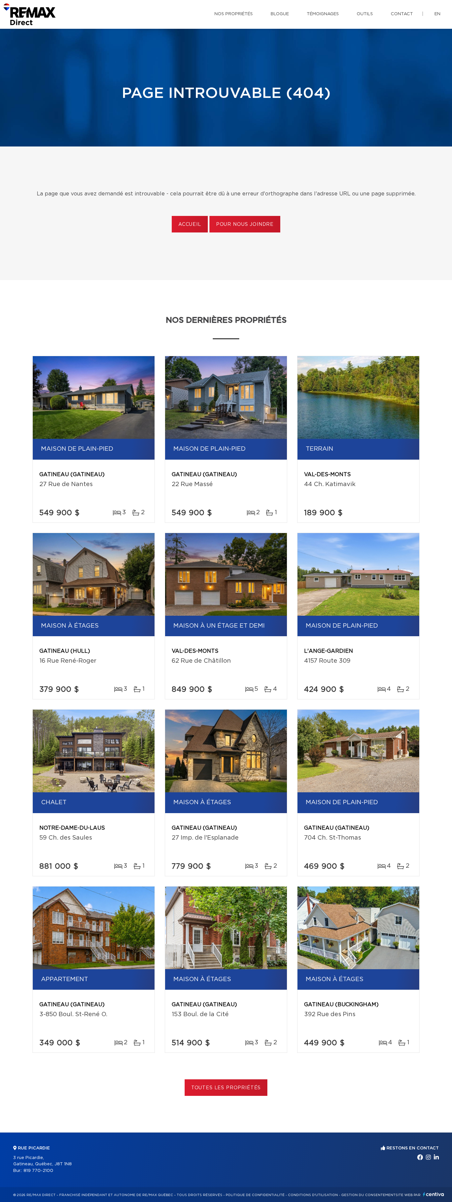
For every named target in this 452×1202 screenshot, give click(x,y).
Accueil (189, 224)
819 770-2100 (38, 1171)
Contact (402, 14)
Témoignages (323, 14)
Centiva (433, 1194)
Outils (365, 14)
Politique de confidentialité (255, 1195)
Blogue (280, 14)
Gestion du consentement (368, 1195)
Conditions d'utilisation (313, 1195)
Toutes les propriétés (226, 1088)
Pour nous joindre (245, 224)
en (437, 14)
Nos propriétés (233, 14)
